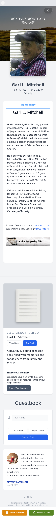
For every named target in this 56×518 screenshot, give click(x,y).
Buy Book (30, 343)
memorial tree (42, 225)
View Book (14, 343)
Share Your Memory (18, 388)
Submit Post (28, 437)
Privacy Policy (20, 505)
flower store (42, 228)
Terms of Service (36, 505)
